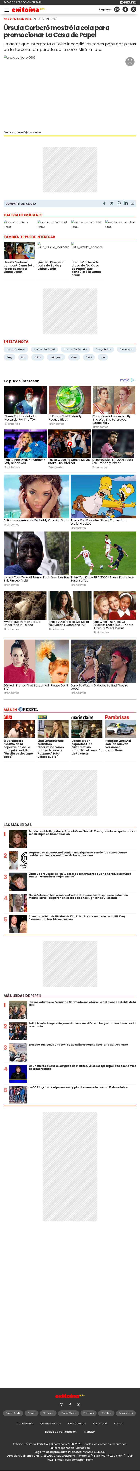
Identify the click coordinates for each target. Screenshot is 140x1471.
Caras (32, 1413)
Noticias (48, 1413)
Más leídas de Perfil (22, 995)
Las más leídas (18, 824)
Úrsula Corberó (16, 349)
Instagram (56, 357)
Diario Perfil (13, 1413)
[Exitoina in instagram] (117, 9)
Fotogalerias (103, 349)
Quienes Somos (50, 1423)
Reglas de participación (61, 1432)
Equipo (118, 1423)
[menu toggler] (6, 9)
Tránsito (89, 1432)
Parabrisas (126, 1413)
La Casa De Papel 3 (75, 349)
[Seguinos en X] (133, 9)
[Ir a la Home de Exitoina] (28, 10)
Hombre (106, 1413)
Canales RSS (25, 1423)
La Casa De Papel (44, 349)
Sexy (9, 357)
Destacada (126, 349)
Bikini (89, 357)
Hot (23, 357)
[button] (130, 61)
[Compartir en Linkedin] (126, 203)
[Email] (133, 204)
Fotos (37, 357)
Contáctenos (77, 1423)
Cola (74, 357)
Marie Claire (68, 1413)
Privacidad (100, 1423)
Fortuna (88, 1413)
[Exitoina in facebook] (125, 9)
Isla (103, 357)
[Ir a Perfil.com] (128, 3)
